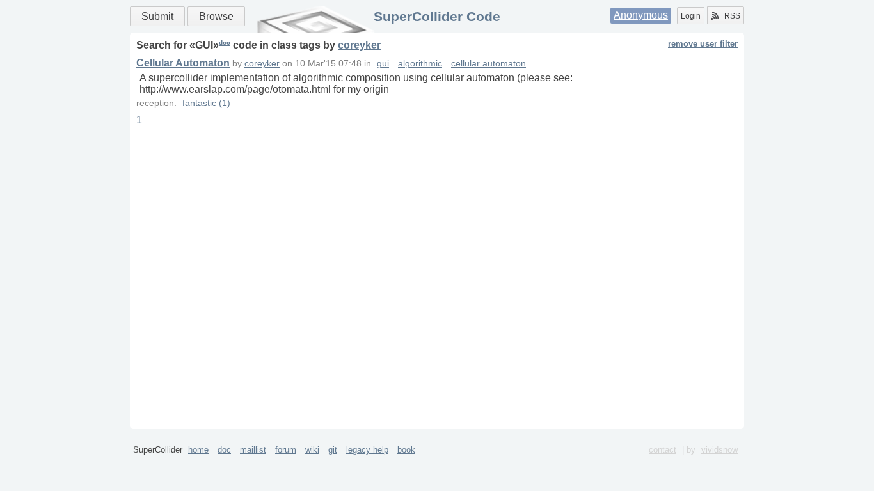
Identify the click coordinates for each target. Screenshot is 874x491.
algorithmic (420, 63)
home (198, 450)
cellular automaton (488, 63)
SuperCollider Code (437, 16)
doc (224, 42)
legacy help (367, 450)
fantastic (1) (206, 103)
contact (662, 450)
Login (691, 16)
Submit (157, 16)
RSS (732, 16)
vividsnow (719, 450)
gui (383, 63)
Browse (216, 16)
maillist (253, 450)
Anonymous (641, 15)
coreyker (359, 45)
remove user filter (703, 44)
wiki (312, 450)
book (406, 450)
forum (285, 450)
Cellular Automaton (183, 63)
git (332, 450)
